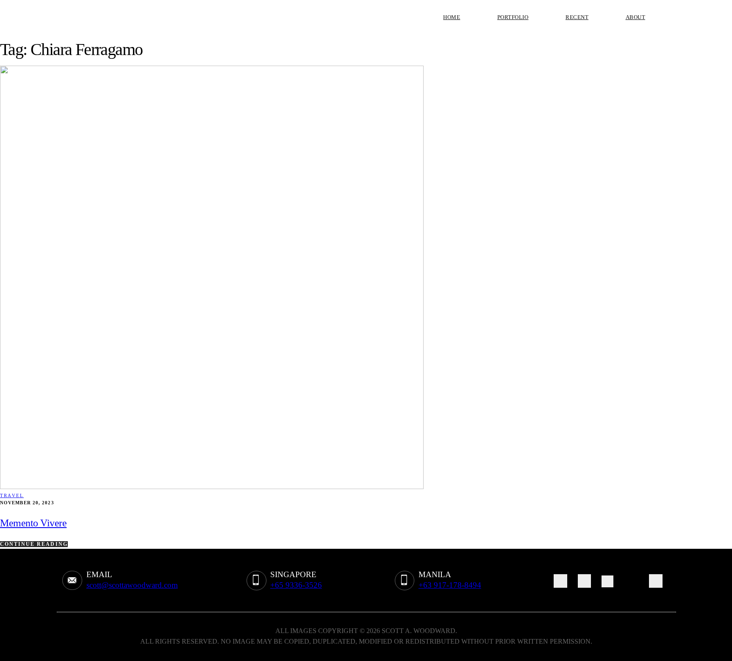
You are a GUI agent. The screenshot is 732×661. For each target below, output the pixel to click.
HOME (451, 17)
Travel (12, 495)
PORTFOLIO (513, 17)
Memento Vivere (33, 522)
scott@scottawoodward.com (132, 585)
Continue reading (34, 544)
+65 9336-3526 (296, 585)
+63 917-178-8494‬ (450, 585)
